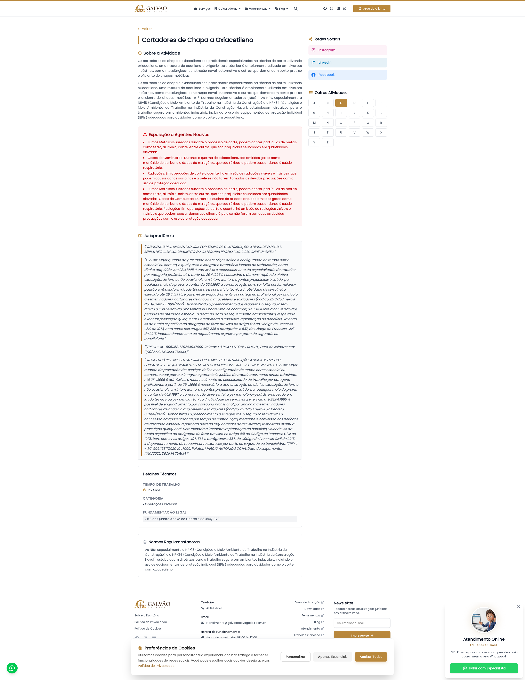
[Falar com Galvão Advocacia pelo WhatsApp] (345, 8)
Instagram (326, 50)
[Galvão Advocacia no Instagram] (332, 8)
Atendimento (310, 628)
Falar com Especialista (487, 668)
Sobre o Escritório (147, 615)
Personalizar (296, 656)
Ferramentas (311, 615)
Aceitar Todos (371, 656)
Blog (317, 622)
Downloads (312, 609)
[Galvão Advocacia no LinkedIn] (338, 8)
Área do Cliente (374, 9)
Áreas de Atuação (307, 602)
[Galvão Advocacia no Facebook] (325, 8)
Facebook (326, 74)
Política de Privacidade (151, 622)
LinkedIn (324, 62)
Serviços (205, 9)
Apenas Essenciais (332, 656)
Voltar (147, 28)
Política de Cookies (148, 628)
